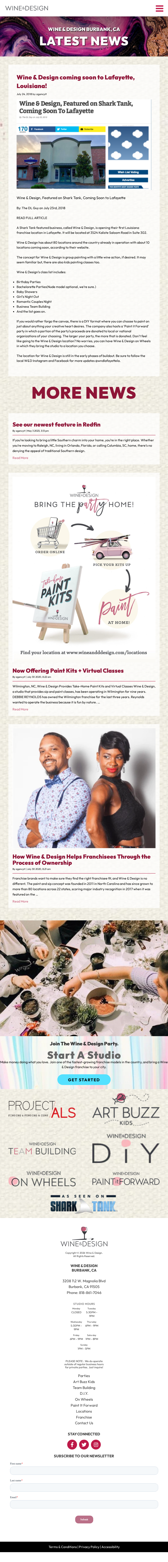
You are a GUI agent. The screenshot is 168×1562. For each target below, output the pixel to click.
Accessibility (110, 1547)
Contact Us (84, 1423)
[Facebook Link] (72, 1445)
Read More (20, 458)
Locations (84, 1411)
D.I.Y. (84, 1393)
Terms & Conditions (63, 1547)
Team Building (84, 1387)
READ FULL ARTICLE (32, 218)
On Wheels (84, 1399)
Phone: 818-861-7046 (84, 1292)
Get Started (84, 1079)
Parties (84, 1375)
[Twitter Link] (84, 1445)
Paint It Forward (84, 1405)
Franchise (84, 1417)
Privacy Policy (89, 1547)
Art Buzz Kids (84, 1381)
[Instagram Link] (96, 1445)
